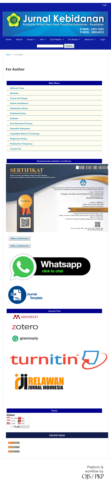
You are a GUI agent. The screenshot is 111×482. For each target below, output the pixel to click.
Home (8, 39)
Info (42, 39)
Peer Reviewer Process (21, 123)
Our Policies (56, 39)
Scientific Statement (20, 128)
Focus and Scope (18, 98)
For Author (73, 39)
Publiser (14, 118)
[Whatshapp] (48, 281)
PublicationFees (18, 113)
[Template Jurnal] (25, 303)
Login (102, 39)
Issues (30, 39)
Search (19, 39)
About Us (89, 39)
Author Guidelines (19, 103)
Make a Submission (20, 238)
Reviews (14, 93)
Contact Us (15, 149)
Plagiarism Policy (18, 139)
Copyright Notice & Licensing (24, 133)
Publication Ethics (19, 108)
